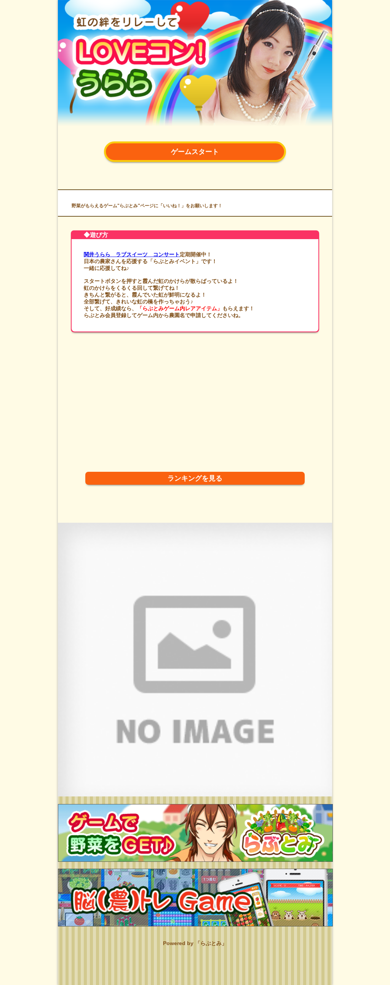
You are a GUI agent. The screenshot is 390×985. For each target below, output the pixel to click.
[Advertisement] (195, 391)
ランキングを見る (195, 478)
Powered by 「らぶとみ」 (195, 943)
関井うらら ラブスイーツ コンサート (132, 254)
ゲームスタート (195, 151)
